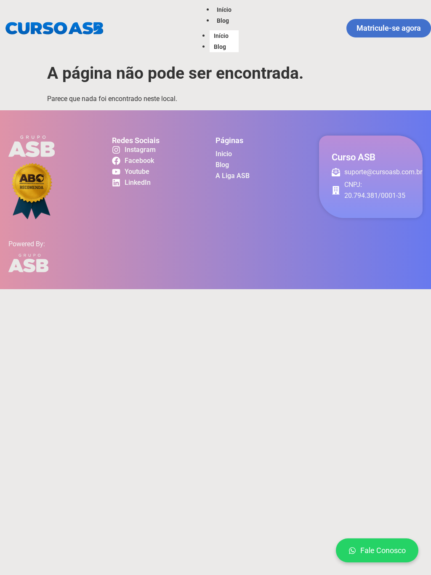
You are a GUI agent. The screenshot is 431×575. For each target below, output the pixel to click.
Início (224, 9)
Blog (223, 20)
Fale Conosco (383, 550)
